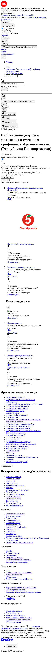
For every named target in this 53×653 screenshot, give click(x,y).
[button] (3, 49)
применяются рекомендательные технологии (21, 627)
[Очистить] (4, 89)
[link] (5, 43)
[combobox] (12, 83)
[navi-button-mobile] (3, 57)
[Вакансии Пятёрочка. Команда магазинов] (29, 222)
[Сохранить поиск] (3, 96)
